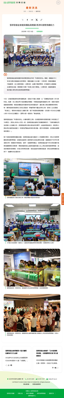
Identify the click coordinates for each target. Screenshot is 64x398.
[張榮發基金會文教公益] (14, 2)
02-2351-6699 (30, 379)
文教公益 (20, 393)
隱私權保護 (26, 384)
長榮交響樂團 (30, 393)
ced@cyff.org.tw (52, 379)
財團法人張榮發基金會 (32, 391)
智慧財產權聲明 (36, 384)
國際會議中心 (32, 395)
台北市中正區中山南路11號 (16, 379)
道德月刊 (51, 393)
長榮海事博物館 (41, 393)
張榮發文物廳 (10, 393)
